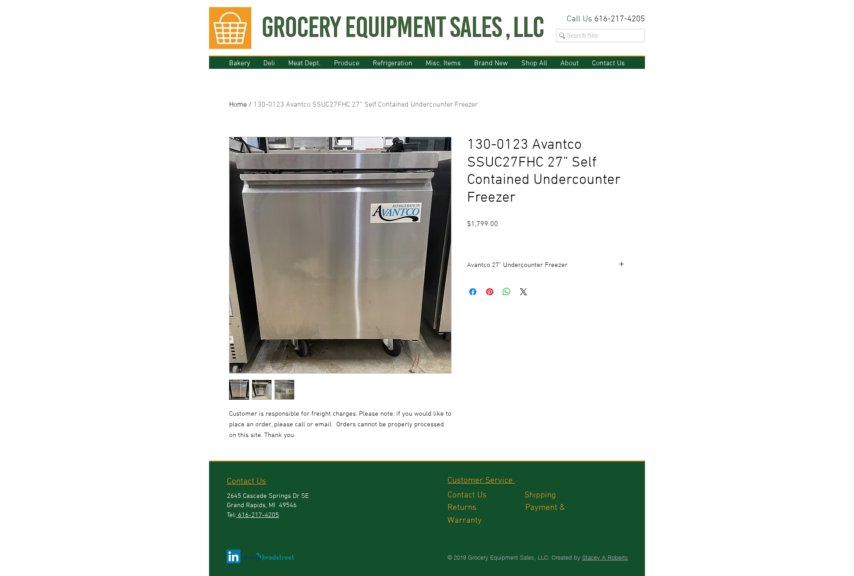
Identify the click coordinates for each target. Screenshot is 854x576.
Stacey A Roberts (605, 557)
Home (238, 104)
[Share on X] (523, 291)
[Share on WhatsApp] (506, 291)
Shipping (541, 495)
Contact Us (485, 495)
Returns (486, 508)
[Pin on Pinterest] (489, 291)
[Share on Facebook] (472, 291)
